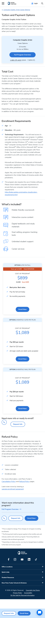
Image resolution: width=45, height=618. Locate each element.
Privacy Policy (17, 593)
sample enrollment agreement (13, 489)
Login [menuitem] (36, 3)
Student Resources (8, 578)
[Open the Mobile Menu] (3, 3)
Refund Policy (24, 481)
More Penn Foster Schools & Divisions (14, 583)
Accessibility (28, 593)
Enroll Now (22, 309)
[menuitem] (12, 3)
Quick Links (5, 572)
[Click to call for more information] (4, 422)
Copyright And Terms (33, 590)
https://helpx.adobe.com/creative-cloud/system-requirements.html (21, 193)
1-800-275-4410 (15, 60)
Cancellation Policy (9, 481)
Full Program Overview (22, 55)
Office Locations (7, 567)
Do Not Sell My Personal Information (23, 595)
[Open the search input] (42, 3)
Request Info (17, 424)
